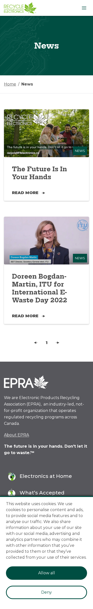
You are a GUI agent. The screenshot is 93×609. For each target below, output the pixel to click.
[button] (36, 343)
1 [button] (47, 342)
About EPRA (16, 435)
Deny (46, 592)
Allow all (46, 573)
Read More (25, 192)
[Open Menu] (84, 8)
